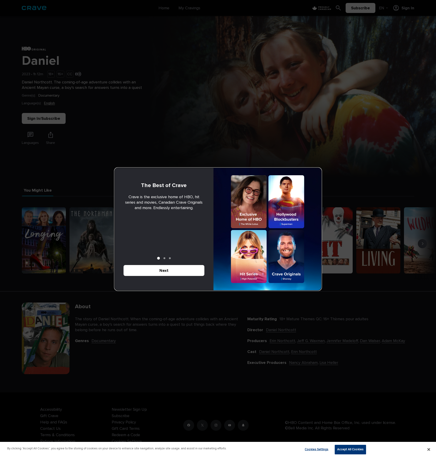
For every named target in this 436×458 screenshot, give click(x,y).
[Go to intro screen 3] (170, 258)
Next (163, 270)
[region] (218, 450)
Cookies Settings (316, 449)
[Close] (429, 449)
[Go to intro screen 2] (164, 258)
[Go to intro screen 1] (158, 258)
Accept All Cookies (350, 449)
